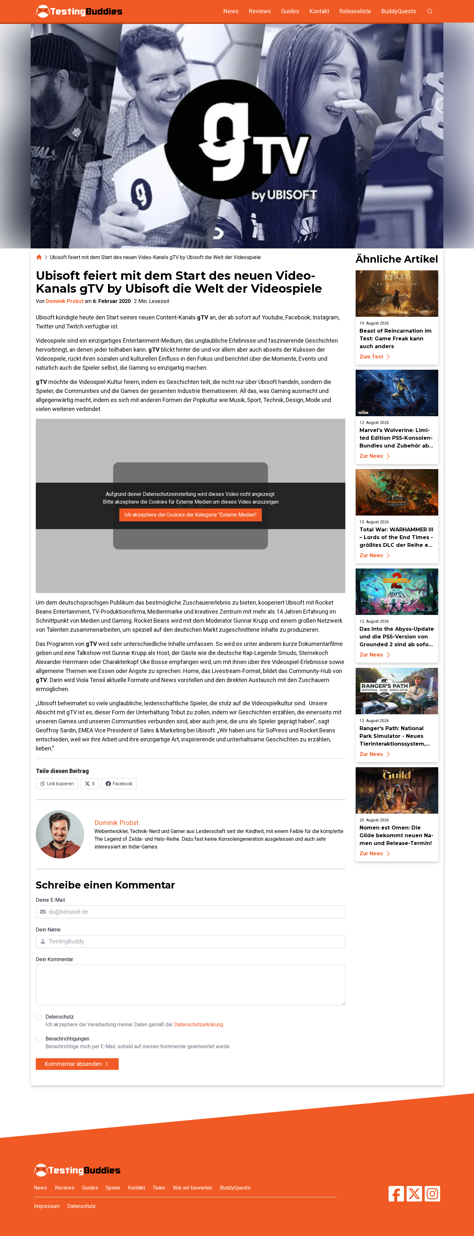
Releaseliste (355, 11)
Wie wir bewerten (192, 1188)
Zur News (371, 456)
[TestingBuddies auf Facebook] (396, 1194)
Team (159, 1188)
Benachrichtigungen (138, 1043)
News (231, 11)
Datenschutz (134, 1021)
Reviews (260, 11)
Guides (290, 11)
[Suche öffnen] (429, 11)
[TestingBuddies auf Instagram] (432, 1194)
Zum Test (371, 357)
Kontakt (319, 11)
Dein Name (48, 930)
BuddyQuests (398, 11)
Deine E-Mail (50, 900)
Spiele (113, 1188)
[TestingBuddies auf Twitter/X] (414, 1194)
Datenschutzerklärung (198, 1024)
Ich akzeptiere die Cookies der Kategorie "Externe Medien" (190, 515)
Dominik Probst (65, 301)
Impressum (47, 1206)
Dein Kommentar (54, 959)
